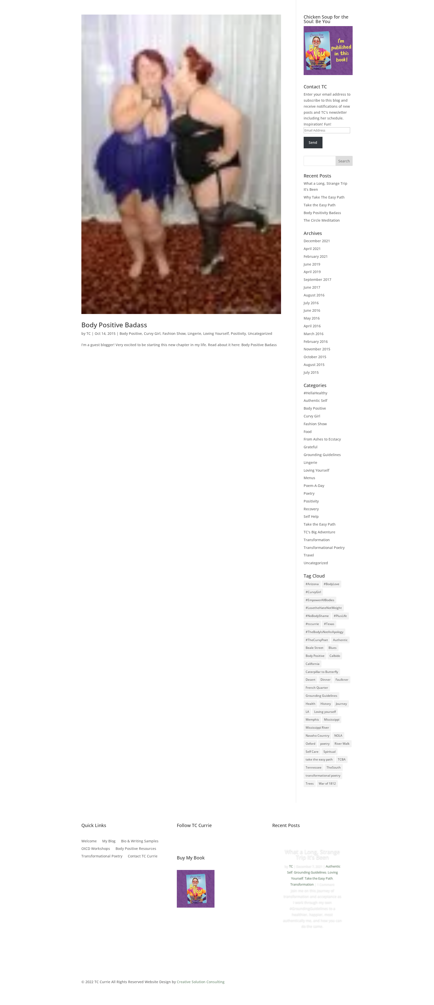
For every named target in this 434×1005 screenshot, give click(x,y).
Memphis (312, 719)
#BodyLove (331, 584)
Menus (309, 477)
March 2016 (313, 333)
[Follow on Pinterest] (202, 841)
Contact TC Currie (142, 856)
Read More (312, 940)
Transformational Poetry (324, 547)
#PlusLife (340, 616)
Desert (310, 679)
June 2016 (312, 310)
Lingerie (194, 333)
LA (307, 712)
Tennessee (313, 767)
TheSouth (334, 767)
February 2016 (316, 341)
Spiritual (329, 751)
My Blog (109, 841)
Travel (309, 555)
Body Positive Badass (114, 324)
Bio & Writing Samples (139, 841)
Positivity (238, 333)
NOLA (338, 735)
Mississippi (331, 719)
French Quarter (317, 687)
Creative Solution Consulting (201, 981)
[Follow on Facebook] (181, 841)
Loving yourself (325, 712)
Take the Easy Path (320, 205)
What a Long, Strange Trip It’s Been (312, 854)
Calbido (335, 656)
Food (308, 431)
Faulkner (342, 679)
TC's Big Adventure (319, 532)
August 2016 (314, 295)
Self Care (312, 751)
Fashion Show (174, 333)
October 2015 (315, 356)
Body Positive (131, 333)
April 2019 (312, 271)
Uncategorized (260, 333)
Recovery (311, 509)
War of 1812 (327, 783)
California (312, 664)
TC (88, 333)
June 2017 (312, 287)
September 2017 (317, 279)
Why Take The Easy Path (324, 197)
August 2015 (314, 364)
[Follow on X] (191, 841)
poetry (325, 743)
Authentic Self (315, 400)
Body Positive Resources (136, 849)
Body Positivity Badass (322, 212)
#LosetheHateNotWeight (324, 608)
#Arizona (312, 584)
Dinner (325, 679)
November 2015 (317, 349)
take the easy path (319, 759)
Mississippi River (317, 727)
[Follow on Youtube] (223, 841)
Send (313, 142)
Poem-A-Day (314, 485)
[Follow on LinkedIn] (212, 841)
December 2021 (317, 240)
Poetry (309, 493)
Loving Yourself (216, 333)
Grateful (310, 447)
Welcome (89, 841)
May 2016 (312, 318)
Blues (333, 648)
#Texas (329, 624)
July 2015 (311, 372)
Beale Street (314, 648)
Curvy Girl (152, 333)
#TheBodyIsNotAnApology (324, 632)
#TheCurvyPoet (317, 640)
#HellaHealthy (315, 393)
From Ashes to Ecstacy (322, 439)
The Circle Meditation (322, 220)
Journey (341, 704)
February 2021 (316, 256)
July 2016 (311, 302)
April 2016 (312, 326)
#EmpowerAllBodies (320, 600)
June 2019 (312, 264)
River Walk (342, 743)
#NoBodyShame (317, 616)
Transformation (317, 539)
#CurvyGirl (313, 592)
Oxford (310, 743)
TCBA (342, 759)
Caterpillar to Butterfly (322, 672)
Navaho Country (317, 735)
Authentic (340, 640)
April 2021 (312, 248)
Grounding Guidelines (322, 454)
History (325, 704)
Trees (310, 783)
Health (310, 704)
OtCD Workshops (95, 849)
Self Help (311, 516)
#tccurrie (312, 624)
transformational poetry (323, 775)
